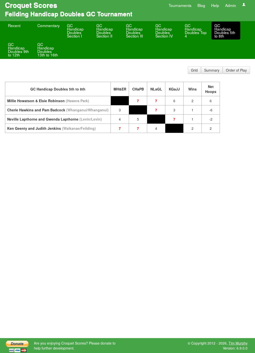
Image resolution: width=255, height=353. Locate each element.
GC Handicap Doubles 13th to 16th (47, 49)
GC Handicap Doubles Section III (134, 31)
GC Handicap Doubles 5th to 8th (224, 31)
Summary (211, 70)
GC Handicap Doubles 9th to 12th (18, 49)
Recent (14, 25)
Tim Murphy (238, 343)
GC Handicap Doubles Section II (104, 31)
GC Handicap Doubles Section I (75, 31)
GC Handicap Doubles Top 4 (196, 31)
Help (215, 5)
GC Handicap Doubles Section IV (164, 31)
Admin (230, 5)
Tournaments (180, 5)
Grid (194, 70)
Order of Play (236, 70)
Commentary (48, 25)
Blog (201, 5)
